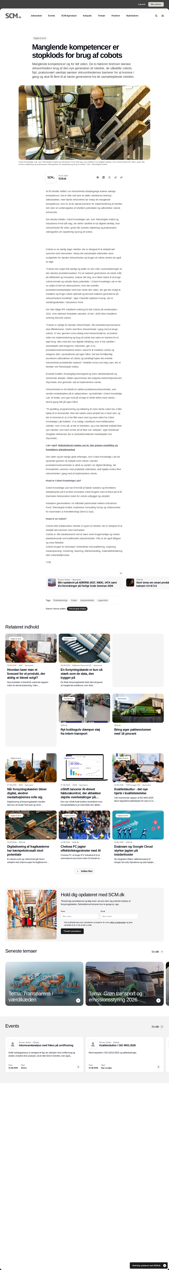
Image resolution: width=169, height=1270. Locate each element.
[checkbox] (62, 924)
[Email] (115, 177)
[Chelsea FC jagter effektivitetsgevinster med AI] (84, 835)
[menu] (163, 16)
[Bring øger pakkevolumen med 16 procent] (138, 715)
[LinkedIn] (103, 177)
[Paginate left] (7, 984)
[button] (121, 573)
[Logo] (13, 15)
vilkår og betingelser (118, 922)
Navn (63, 911)
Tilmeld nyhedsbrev (72, 931)
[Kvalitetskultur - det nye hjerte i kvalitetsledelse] (138, 778)
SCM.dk (62, 178)
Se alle (155, 951)
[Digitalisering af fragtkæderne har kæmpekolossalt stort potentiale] (31, 837)
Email (103, 911)
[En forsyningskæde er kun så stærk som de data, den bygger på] (84, 660)
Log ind (141, 4)
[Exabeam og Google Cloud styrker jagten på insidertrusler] (138, 837)
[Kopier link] (121, 177)
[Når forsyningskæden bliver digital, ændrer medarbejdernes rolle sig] (31, 780)
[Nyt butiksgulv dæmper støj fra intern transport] (84, 715)
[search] (156, 16)
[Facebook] (97, 177)
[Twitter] (109, 177)
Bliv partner (156, 4)
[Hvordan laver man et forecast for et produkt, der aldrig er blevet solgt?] (31, 660)
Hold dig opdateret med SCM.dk (146, 1265)
